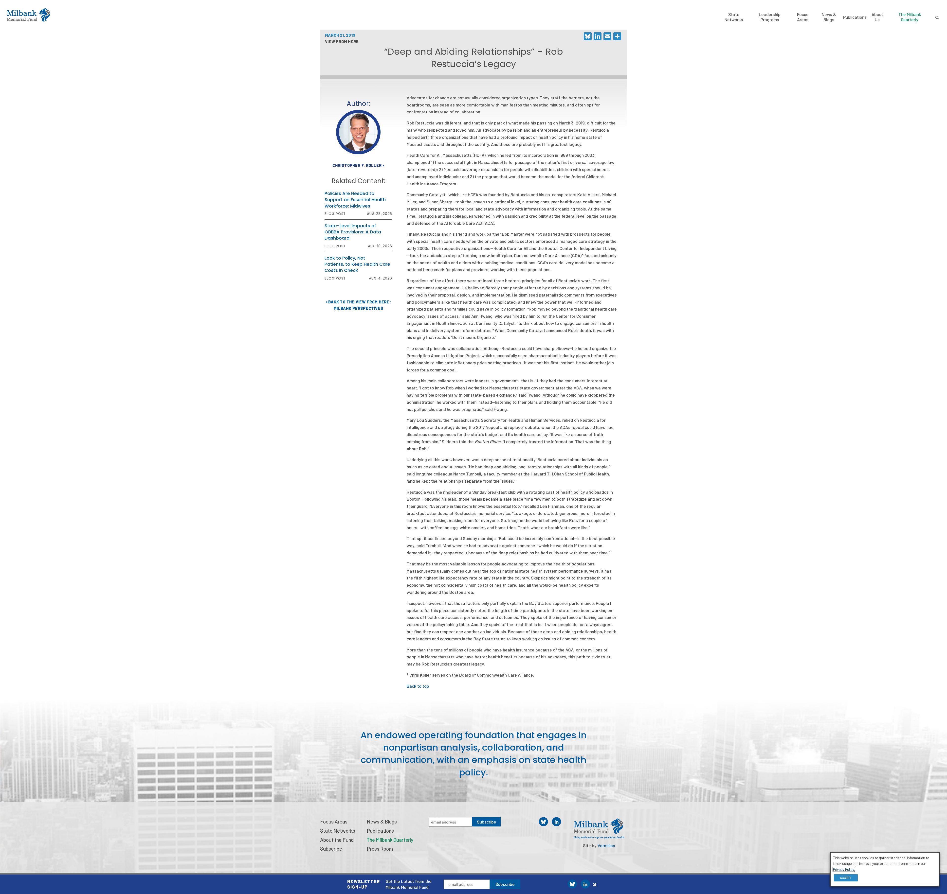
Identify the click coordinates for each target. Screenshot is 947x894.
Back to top (418, 686)
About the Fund (337, 840)
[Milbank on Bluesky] (572, 884)
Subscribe (505, 884)
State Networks (734, 17)
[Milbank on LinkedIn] (585, 884)
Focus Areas (802, 17)
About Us (877, 17)
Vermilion (606, 845)
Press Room (380, 848)
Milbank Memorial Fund (28, 15)
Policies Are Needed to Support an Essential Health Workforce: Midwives (355, 199)
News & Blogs (829, 17)
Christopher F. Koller (357, 165)
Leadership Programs (770, 17)
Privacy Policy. (844, 869)
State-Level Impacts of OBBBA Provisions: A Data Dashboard (353, 232)
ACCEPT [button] (846, 878)
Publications (855, 17)
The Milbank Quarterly (909, 17)
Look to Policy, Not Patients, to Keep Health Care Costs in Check (357, 264)
